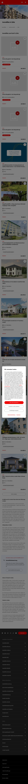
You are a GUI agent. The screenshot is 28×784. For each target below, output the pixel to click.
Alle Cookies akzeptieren (14, 402)
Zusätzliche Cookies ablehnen (14, 406)
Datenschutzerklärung (11, 414)
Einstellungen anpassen (14, 410)
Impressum (18, 414)
